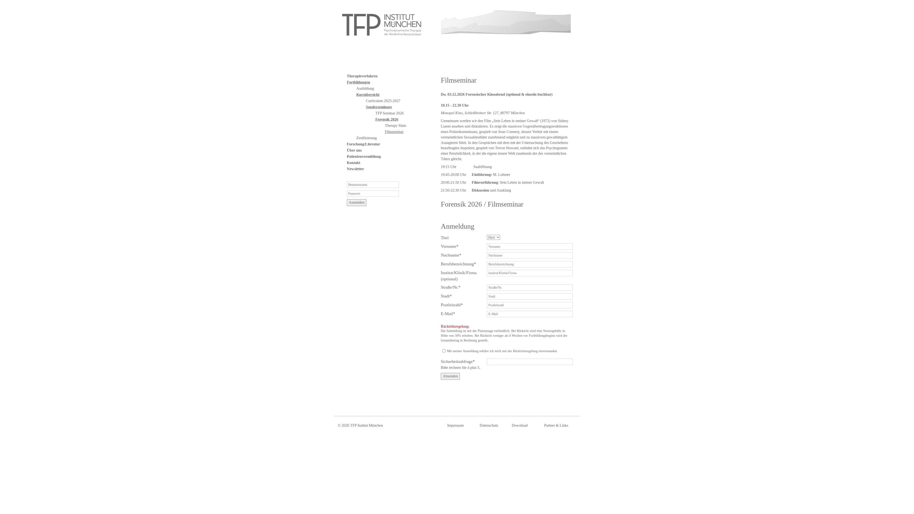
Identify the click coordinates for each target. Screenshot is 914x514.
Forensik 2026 (386, 119)
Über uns (354, 150)
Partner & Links (556, 425)
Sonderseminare (379, 107)
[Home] (382, 25)
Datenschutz (489, 425)
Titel (445, 237)
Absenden (450, 376)
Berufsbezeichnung (458, 263)
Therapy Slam (395, 126)
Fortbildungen (358, 82)
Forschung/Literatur (363, 144)
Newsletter (355, 169)
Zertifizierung (366, 138)
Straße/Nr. (451, 287)
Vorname (450, 246)
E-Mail (450, 313)
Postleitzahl (452, 304)
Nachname (451, 254)
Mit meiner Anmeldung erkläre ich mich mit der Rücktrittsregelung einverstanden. (502, 351)
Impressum (455, 425)
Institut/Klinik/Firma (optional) (459, 275)
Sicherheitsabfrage (458, 361)
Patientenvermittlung (364, 156)
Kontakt (353, 163)
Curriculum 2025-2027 (383, 101)
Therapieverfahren (362, 76)
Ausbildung (365, 88)
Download (520, 425)
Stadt (450, 295)
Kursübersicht (367, 95)
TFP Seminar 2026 (389, 113)
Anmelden (356, 202)
